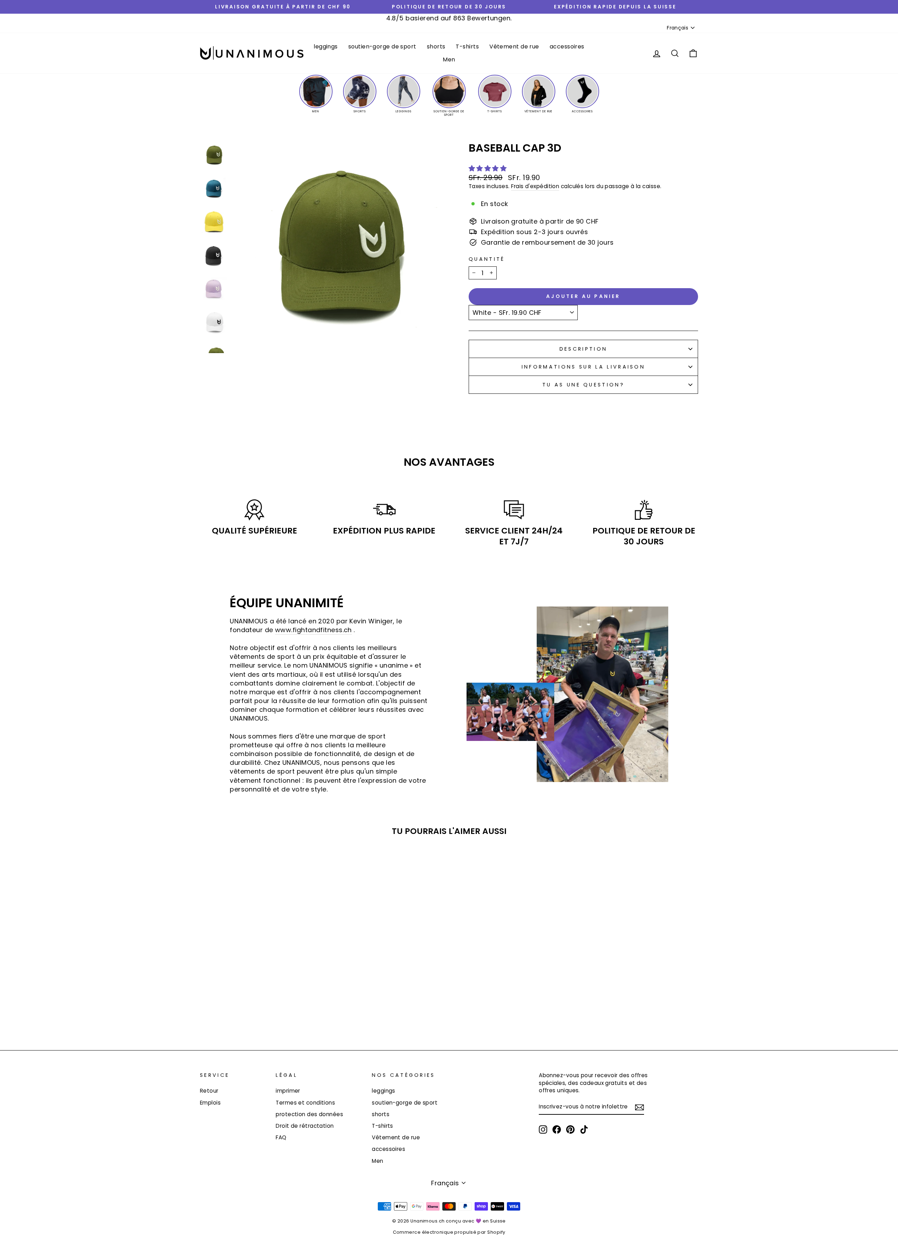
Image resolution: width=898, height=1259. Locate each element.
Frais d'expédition (535, 186)
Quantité (487, 259)
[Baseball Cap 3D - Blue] (254, 1008)
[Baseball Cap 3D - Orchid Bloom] (273, 1008)
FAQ (281, 1137)
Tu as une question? (583, 384)
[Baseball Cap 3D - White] (235, 1008)
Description (583, 348)
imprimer (288, 1090)
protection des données (309, 1114)
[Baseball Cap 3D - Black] (283, 1008)
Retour (209, 1090)
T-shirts (467, 46)
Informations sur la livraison (583, 366)
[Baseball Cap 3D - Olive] (264, 1008)
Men (449, 59)
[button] (489, 168)
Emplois (210, 1102)
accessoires (567, 46)
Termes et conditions (305, 1102)
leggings (326, 46)
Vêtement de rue (514, 46)
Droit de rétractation (305, 1125)
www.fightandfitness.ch (313, 629)
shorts (436, 46)
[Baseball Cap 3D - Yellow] (245, 1008)
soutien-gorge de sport (382, 46)
